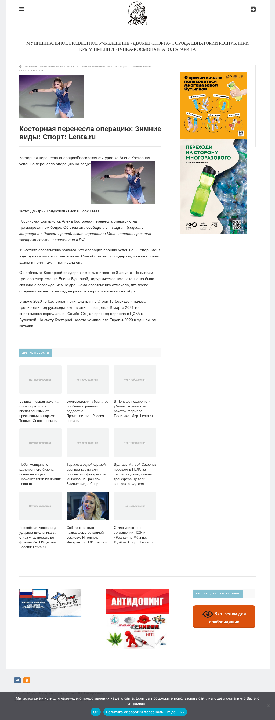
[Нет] (268, 705)
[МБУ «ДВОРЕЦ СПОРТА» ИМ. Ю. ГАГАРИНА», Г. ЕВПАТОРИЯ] (137, 5)
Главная (30, 66)
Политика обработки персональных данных (145, 712)
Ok (95, 712)
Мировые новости (55, 66)
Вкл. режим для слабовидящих (227, 618)
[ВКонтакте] (17, 680)
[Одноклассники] (26, 680)
